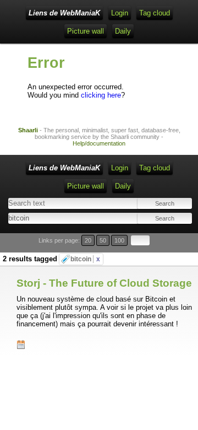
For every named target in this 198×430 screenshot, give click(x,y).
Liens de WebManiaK (64, 13)
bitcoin (85, 259)
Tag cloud (154, 13)
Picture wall (85, 31)
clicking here (101, 95)
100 (119, 240)
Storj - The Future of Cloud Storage (104, 283)
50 (103, 240)
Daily (123, 31)
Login (119, 13)
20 (88, 240)
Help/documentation (99, 143)
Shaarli (28, 130)
